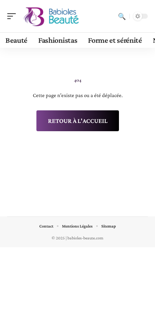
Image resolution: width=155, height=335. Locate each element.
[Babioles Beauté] (51, 16)
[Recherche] (122, 16)
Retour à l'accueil (77, 120)
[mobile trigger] (13, 16)
